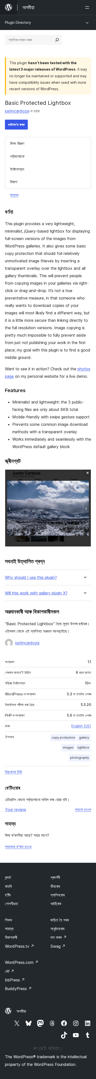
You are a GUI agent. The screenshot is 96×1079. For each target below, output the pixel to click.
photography (79, 757)
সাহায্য (14, 194)
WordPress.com (21, 962)
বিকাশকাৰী (11, 937)
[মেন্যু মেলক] (88, 7)
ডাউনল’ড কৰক (16, 124)
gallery (84, 737)
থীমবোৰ (55, 886)
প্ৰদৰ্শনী (55, 877)
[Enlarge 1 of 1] (84, 476)
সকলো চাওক (83, 809)
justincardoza (17, 110)
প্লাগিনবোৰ (57, 894)
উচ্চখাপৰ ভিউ (13, 771)
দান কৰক (58, 937)
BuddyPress (18, 988)
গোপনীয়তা (11, 903)
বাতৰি (8, 886)
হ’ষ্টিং (8, 894)
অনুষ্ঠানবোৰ (57, 928)
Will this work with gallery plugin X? (36, 593)
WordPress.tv (19, 946)
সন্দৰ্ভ (8, 877)
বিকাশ (13, 181)
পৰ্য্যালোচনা (17, 156)
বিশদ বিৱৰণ (17, 143)
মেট (9, 971)
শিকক (8, 919)
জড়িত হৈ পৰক (59, 919)
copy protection (63, 737)
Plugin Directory (18, 22)
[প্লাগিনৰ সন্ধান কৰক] (57, 40)
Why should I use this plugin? (31, 577)
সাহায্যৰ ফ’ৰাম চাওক (18, 846)
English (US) (81, 726)
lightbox (83, 747)
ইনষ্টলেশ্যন (17, 169)
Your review (15, 809)
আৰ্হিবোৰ (55, 903)
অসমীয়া (21, 1011)
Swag (57, 946)
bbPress (15, 979)
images (68, 747)
